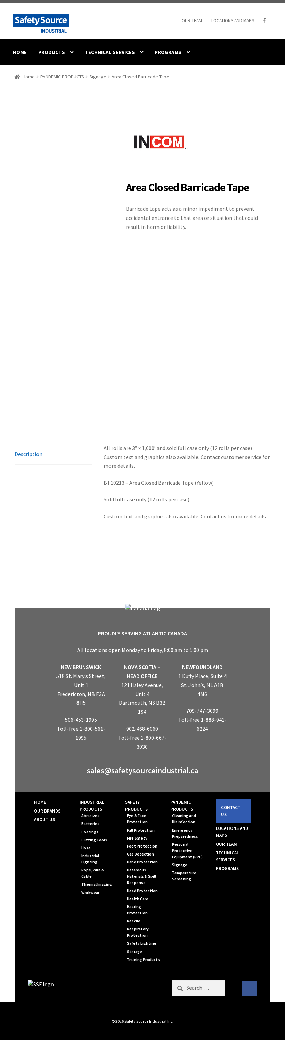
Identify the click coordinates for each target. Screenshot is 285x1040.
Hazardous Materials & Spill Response (141, 876)
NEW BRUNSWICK (81, 666)
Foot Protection (142, 846)
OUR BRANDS (47, 811)
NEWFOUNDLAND (202, 666)
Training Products (143, 959)
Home (29, 77)
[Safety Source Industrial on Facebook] (249, 989)
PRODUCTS (51, 52)
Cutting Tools (94, 839)
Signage (97, 77)
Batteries (90, 823)
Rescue (133, 921)
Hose (86, 847)
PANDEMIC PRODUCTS (62, 77)
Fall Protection (141, 830)
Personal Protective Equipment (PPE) (187, 850)
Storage (134, 951)
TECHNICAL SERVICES (110, 52)
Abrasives (90, 815)
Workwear (90, 892)
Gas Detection (140, 854)
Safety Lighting (141, 943)
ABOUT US (44, 820)
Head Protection (142, 890)
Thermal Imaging (96, 884)
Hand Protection (142, 862)
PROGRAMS (168, 52)
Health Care (137, 898)
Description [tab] (28, 453)
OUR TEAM (192, 21)
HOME (20, 52)
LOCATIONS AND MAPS (232, 21)
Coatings (89, 832)
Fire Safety (137, 838)
